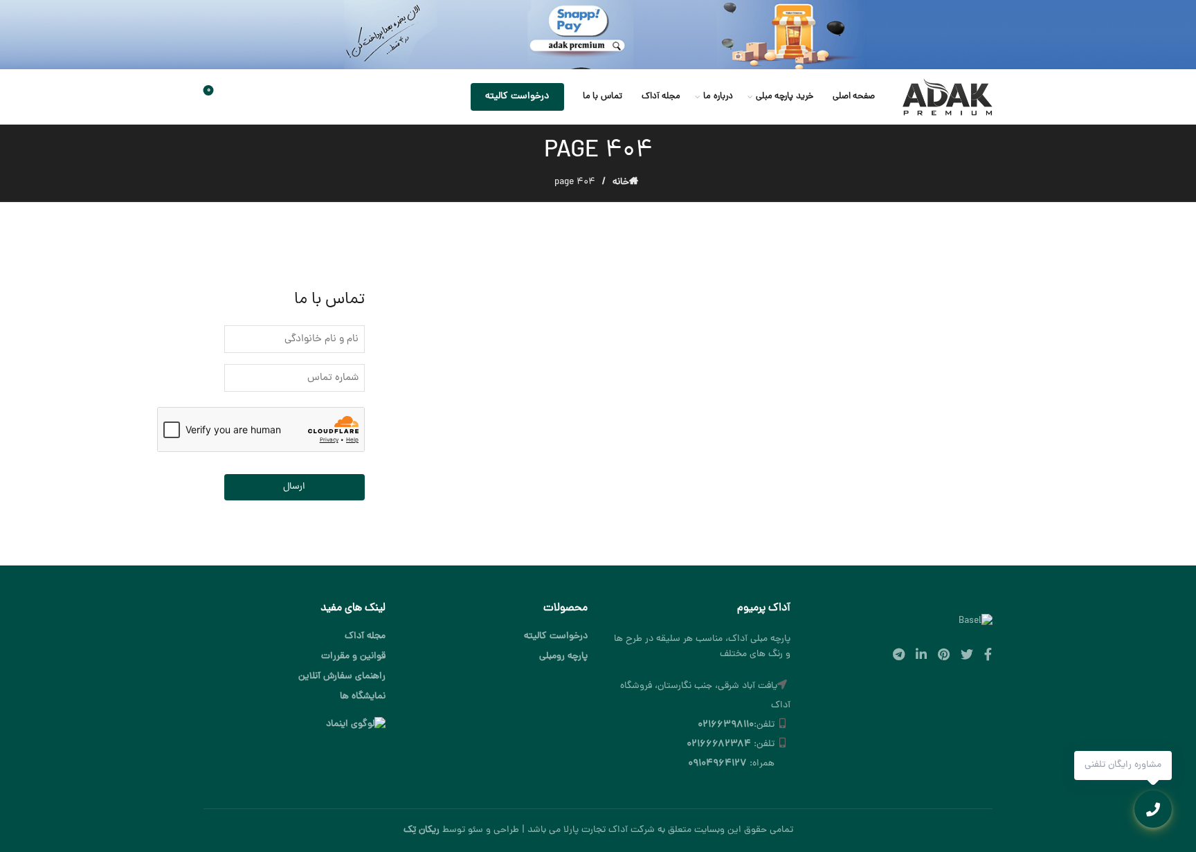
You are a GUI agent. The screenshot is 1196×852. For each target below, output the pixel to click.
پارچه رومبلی (563, 656)
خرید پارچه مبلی (784, 96)
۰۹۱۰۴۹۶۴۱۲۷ (717, 763)
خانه (621, 182)
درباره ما (718, 96)
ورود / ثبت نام (279, 97)
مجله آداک (661, 96)
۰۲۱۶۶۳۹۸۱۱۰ (726, 725)
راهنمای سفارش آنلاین (342, 676)
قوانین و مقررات (353, 656)
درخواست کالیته (517, 96)
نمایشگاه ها (363, 696)
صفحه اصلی (854, 96)
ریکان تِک (422, 830)
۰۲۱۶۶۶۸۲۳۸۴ (719, 744)
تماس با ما (602, 96)
